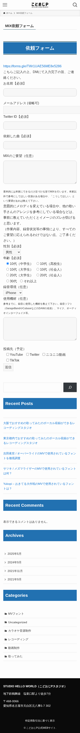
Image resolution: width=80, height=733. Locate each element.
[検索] (70, 387)
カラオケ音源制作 (19, 630)
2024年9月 (15, 562)
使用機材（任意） (16, 298)
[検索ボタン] (75, 5)
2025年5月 (15, 553)
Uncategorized (17, 622)
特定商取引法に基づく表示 (40, 720)
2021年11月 (15, 571)
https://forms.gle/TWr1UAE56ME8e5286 (32, 66)
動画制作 (14, 648)
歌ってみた (15, 656)
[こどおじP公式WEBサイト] (40, 5)
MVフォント (16, 613)
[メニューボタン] (5, 5)
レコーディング (18, 639)
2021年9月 (15, 579)
